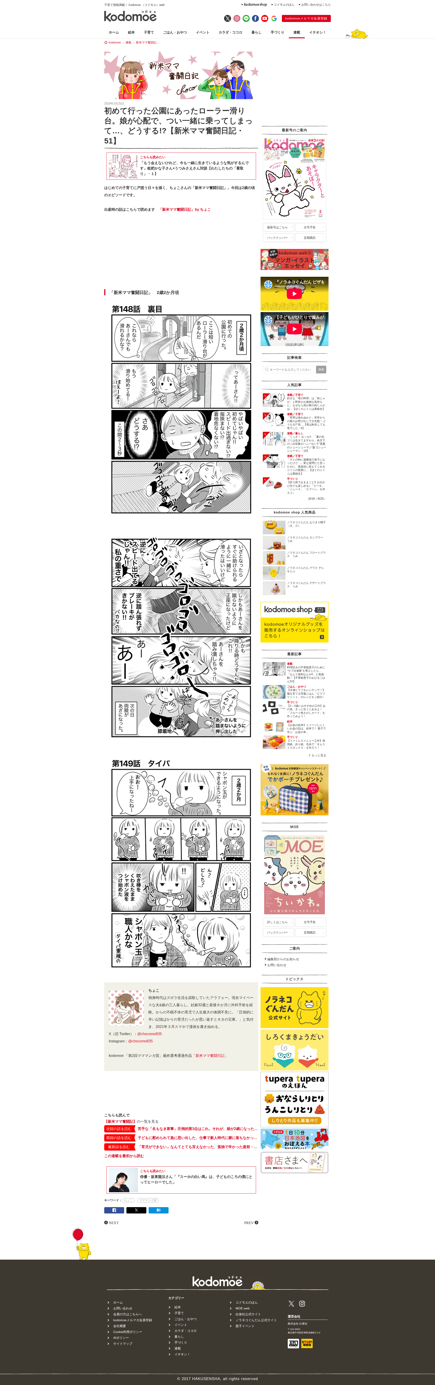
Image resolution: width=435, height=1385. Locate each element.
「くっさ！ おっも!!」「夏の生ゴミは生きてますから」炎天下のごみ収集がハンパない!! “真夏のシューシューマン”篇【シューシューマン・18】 (306, 443)
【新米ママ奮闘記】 (120, 1121)
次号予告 (310, 227)
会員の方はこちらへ (127, 1314)
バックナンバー (277, 237)
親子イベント (245, 1326)
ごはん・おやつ (175, 32)
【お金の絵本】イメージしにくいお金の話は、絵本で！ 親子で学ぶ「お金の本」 (306, 729)
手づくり (277, 32)
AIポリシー (121, 1338)
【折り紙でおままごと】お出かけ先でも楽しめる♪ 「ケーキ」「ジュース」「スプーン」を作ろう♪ (306, 487)
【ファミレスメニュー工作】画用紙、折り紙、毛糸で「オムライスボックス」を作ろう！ (306, 744)
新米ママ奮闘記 (146, 42)
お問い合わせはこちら (316, 4)
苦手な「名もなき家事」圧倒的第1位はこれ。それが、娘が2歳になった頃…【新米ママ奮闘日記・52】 (198, 1129)
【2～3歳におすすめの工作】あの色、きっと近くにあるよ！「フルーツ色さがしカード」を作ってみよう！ (306, 711)
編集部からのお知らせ (283, 959)
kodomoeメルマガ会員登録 (306, 18)
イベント (203, 32)
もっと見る (319, 755)
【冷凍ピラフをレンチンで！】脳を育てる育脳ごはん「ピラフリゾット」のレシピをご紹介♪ (306, 693)
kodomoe (115, 42)
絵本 (131, 32)
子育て (149, 32)
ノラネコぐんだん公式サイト (256, 1320)
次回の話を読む (119, 1129)
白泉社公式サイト (248, 1314)
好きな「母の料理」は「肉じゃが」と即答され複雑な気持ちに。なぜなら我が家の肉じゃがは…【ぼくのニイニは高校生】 (306, 404)
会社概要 (119, 1326)
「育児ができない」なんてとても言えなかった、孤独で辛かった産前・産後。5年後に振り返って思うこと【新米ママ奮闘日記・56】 (198, 1147)
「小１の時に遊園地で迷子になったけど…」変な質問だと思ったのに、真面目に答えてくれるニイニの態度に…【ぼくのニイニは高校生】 (306, 466)
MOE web (243, 1308)
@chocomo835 (149, 1034)
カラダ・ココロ (230, 32)
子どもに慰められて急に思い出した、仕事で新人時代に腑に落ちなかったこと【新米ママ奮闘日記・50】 (198, 1138)
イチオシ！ (317, 32)
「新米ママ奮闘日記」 (210, 1056)
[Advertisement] (181, 252)
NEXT (114, 1222)
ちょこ (128, 1200)
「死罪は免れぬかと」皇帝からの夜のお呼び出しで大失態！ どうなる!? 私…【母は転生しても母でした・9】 (306, 423)
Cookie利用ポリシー (127, 1332)
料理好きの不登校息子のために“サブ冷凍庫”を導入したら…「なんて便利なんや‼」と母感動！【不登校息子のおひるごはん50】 (306, 674)
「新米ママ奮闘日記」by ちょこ (185, 209)
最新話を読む (119, 1147)
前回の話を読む (119, 1138)
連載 (296, 32)
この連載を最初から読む (124, 1156)
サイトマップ (122, 1343)
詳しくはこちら (277, 922)
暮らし (256, 32)
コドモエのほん (284, 4)
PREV (249, 1222)
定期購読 (310, 237)
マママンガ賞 (148, 1200)
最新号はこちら (277, 227)
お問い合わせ (276, 965)
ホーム (114, 32)
